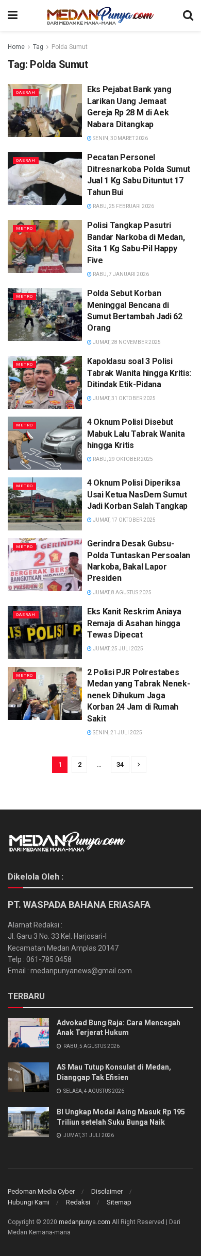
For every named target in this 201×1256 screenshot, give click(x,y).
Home (16, 46)
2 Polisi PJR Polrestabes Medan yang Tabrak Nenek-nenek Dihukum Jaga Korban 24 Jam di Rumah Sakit (138, 695)
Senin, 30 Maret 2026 (120, 138)
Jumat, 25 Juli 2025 (117, 648)
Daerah (26, 92)
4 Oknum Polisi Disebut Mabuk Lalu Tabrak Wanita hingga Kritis (136, 433)
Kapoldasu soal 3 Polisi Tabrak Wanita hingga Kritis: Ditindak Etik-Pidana (139, 372)
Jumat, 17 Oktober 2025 (124, 520)
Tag (38, 46)
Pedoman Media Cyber (41, 1191)
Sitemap (119, 1202)
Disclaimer (107, 1191)
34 (120, 764)
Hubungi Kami (28, 1202)
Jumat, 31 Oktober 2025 (124, 398)
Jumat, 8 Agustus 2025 (122, 592)
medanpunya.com (84, 1222)
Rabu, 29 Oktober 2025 (122, 459)
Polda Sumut (70, 46)
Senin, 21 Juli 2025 (117, 732)
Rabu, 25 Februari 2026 (123, 206)
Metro (24, 228)
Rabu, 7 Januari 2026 (120, 274)
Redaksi (78, 1202)
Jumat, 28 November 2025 (126, 342)
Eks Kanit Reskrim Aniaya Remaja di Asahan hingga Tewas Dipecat (134, 623)
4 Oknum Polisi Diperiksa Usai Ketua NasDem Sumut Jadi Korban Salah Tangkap (137, 494)
